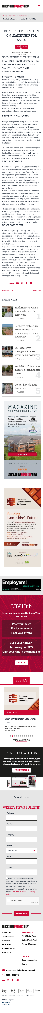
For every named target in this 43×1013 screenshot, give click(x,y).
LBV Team (6, 944)
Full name (10, 813)
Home (5, 16)
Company (10, 835)
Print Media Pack (29, 936)
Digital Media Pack (29, 940)
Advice (18, 47)
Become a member (29, 960)
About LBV (7, 933)
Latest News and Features (18, 16)
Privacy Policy (4, 991)
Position (10, 824)
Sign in (24, 964)
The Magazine (8, 936)
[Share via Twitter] (22, 283)
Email (9, 856)
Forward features (29, 944)
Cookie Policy (13, 991)
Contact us (6, 952)
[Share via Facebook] (26, 283)
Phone (9, 867)
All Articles (29, 991)
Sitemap (37, 990)
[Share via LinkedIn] (17, 283)
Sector (9, 845)
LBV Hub (24, 47)
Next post (37, 290)
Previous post (8, 290)
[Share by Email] (31, 283)
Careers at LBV (8, 948)
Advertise (6, 940)
